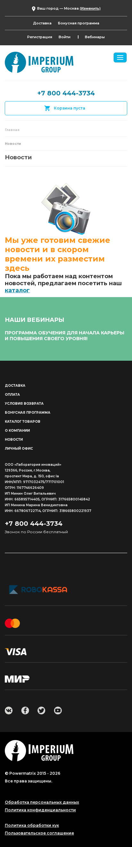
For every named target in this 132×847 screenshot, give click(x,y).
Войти (64, 37)
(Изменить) (90, 8)
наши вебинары (34, 319)
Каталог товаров (22, 421)
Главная (12, 130)
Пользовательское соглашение (39, 833)
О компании (17, 430)
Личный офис (19, 448)
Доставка (42, 23)
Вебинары (95, 37)
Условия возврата (24, 403)
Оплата (12, 395)
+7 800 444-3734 (66, 93)
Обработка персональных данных (42, 802)
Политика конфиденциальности (40, 810)
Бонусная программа (78, 23)
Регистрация (39, 37)
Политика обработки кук (32, 825)
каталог (17, 290)
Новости (14, 439)
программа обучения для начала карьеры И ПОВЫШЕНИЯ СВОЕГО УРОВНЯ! (64, 335)
